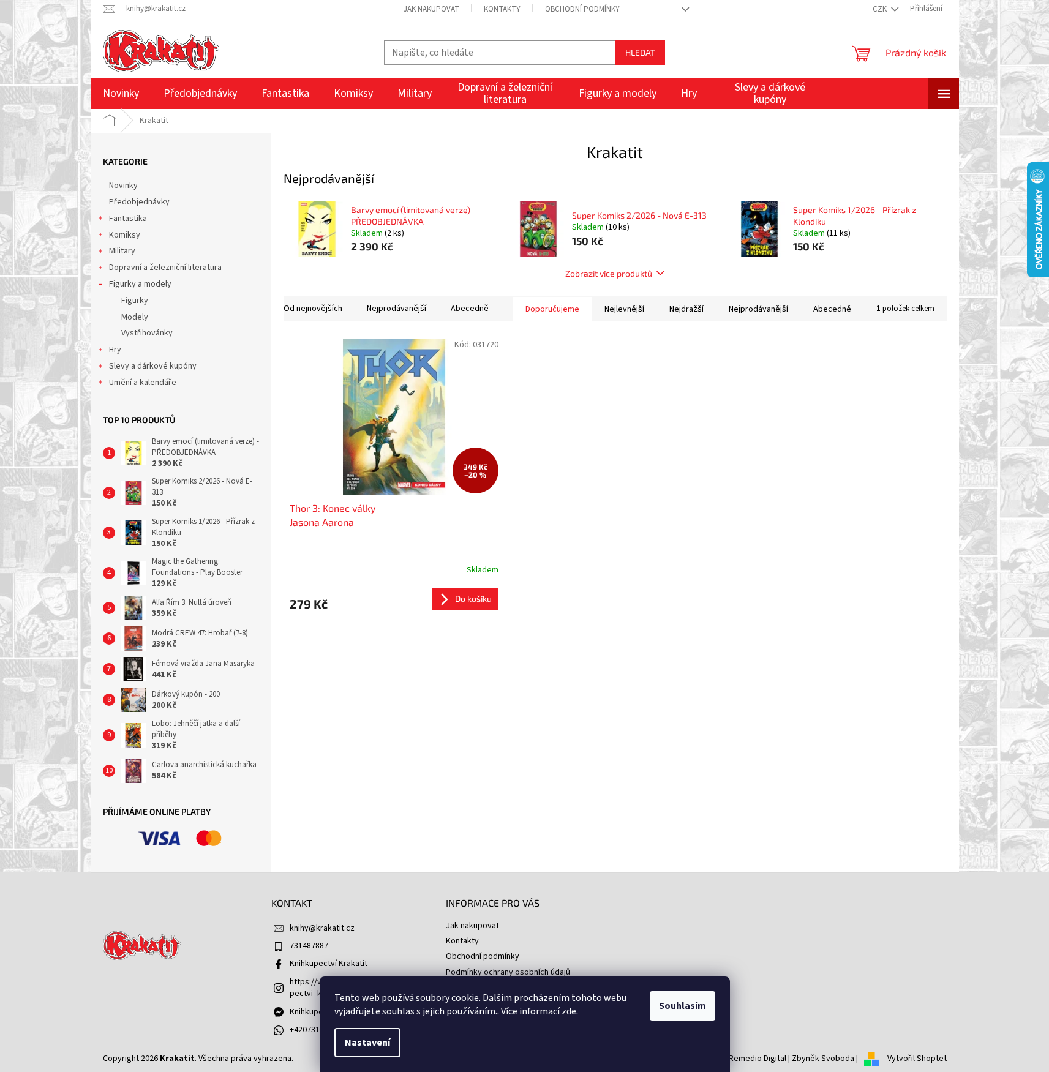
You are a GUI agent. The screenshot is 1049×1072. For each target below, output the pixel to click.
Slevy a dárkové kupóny (153, 366)
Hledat (640, 52)
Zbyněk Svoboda (823, 1058)
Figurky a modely (140, 284)
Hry (115, 349)
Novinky (123, 185)
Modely (134, 317)
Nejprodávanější (396, 308)
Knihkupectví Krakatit (328, 964)
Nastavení (367, 1042)
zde (569, 1011)
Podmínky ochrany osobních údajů (508, 972)
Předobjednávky (139, 202)
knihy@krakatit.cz (322, 928)
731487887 (309, 946)
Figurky (134, 300)
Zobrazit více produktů (608, 273)
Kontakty (502, 9)
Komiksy (124, 235)
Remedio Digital (757, 1058)
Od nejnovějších (313, 308)
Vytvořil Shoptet (917, 1058)
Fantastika (128, 218)
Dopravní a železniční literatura (165, 267)
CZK (881, 9)
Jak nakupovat (431, 9)
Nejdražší (686, 309)
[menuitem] (121, 93)
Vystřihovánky (147, 333)
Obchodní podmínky (582, 9)
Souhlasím (682, 1006)
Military (122, 251)
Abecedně (470, 308)
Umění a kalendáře (142, 383)
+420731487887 (317, 1030)
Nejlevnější (624, 309)
